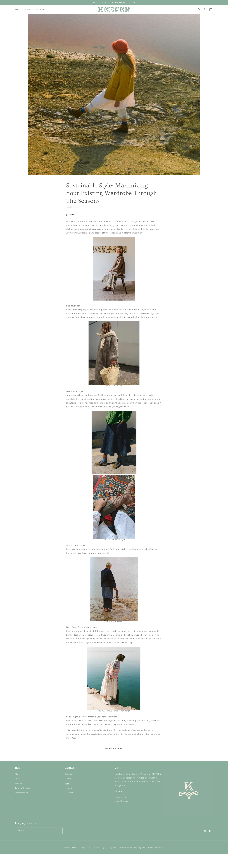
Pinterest (69, 793)
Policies (18, 783)
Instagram (69, 788)
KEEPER (73, 848)
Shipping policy (140, 848)
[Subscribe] (59, 831)
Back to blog (116, 748)
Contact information (156, 848)
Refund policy (99, 848)
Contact (68, 774)
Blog (67, 783)
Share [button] (71, 215)
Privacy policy (112, 848)
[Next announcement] (212, 2)
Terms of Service (22, 788)
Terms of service (125, 848)
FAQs (17, 779)
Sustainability (21, 793)
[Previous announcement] (16, 2)
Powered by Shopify (84, 848)
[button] (18, 9)
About (17, 774)
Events (68, 779)
